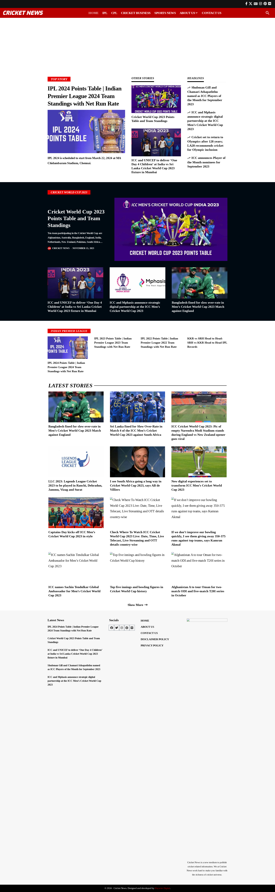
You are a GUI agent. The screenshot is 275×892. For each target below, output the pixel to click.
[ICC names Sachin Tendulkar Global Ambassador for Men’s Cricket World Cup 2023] (76, 567)
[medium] (269, 3)
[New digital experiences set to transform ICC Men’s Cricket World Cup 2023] (199, 461)
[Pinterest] (265, 4)
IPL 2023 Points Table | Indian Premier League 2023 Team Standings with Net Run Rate (113, 342)
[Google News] (255, 4)
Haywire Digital (162, 888)
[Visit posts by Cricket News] (49, 248)
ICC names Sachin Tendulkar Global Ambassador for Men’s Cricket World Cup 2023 (74, 591)
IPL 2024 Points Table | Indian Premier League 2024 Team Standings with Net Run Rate (84, 96)
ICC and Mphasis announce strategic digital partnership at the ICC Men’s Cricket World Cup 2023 (205, 120)
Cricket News (61, 248)
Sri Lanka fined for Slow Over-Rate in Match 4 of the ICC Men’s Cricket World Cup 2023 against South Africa (136, 430)
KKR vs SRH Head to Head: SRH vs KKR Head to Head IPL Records (207, 342)
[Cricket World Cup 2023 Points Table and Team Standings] (156, 99)
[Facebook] (246, 4)
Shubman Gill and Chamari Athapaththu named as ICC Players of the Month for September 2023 (204, 96)
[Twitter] (117, 628)
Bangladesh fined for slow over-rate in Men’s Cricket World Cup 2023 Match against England (198, 307)
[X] (250, 4)
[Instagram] (260, 4)
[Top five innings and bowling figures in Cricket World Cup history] (137, 567)
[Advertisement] (137, 42)
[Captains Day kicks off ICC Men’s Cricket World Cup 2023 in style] (76, 512)
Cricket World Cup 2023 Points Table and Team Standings (76, 218)
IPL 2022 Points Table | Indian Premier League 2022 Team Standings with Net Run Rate (159, 342)
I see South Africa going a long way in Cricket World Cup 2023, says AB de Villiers (135, 485)
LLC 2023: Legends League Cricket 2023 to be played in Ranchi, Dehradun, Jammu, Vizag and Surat (75, 485)
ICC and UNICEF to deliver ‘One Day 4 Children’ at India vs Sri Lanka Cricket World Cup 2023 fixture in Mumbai (75, 307)
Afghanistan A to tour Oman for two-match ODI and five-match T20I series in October (197, 591)
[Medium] (132, 628)
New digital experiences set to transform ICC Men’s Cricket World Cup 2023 (196, 485)
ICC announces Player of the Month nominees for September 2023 (206, 162)
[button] (267, 13)
